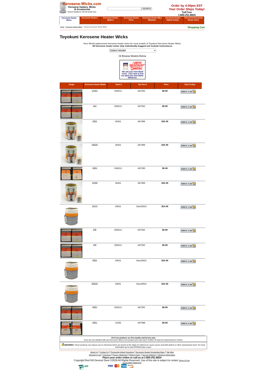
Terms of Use (184, 360)
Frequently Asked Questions (122, 352)
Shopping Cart (196, 27)
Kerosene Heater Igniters (110, 19)
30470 (94, 206)
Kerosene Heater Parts (131, 19)
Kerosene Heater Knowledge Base (150, 352)
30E (94, 230)
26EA (94, 121)
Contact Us (104, 352)
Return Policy (135, 355)
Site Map (170, 352)
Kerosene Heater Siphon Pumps (172, 19)
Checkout (107, 355)
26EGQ (95, 145)
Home (62, 27)
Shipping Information (166, 355)
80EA (94, 260)
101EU (95, 91)
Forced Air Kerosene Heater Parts (194, 19)
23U (95, 106)
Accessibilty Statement (132, 363)
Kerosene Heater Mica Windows (152, 19)
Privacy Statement (120, 355)
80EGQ (95, 284)
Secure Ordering (149, 355)
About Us (94, 352)
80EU (94, 307)
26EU (94, 168)
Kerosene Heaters (90, 18)
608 (94, 245)
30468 (94, 183)
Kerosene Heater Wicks (69, 19)
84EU (94, 323)
